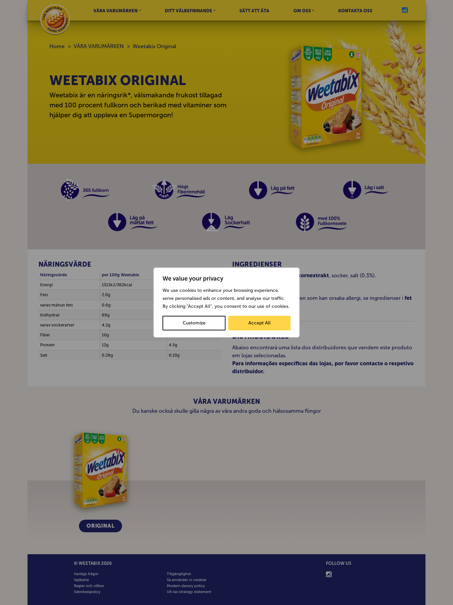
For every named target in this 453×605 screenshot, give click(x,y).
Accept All (259, 323)
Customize (194, 323)
